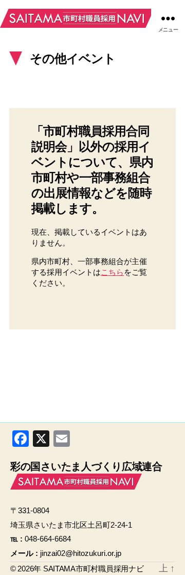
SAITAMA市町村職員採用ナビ (77, 18)
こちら (112, 272)
